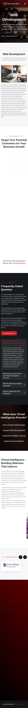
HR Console (5, 664)
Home (3, 36)
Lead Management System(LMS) (11, 661)
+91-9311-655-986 (8, 688)
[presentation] (20, 557)
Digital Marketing (6, 642)
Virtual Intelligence (18, 263)
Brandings (4, 652)
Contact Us (5, 629)
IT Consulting (5, 645)
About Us (4, 623)
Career (4, 626)
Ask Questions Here (9, 333)
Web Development (7, 667)
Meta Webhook (6, 671)
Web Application (6, 639)
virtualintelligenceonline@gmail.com (12, 691)
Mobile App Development (9, 649)
